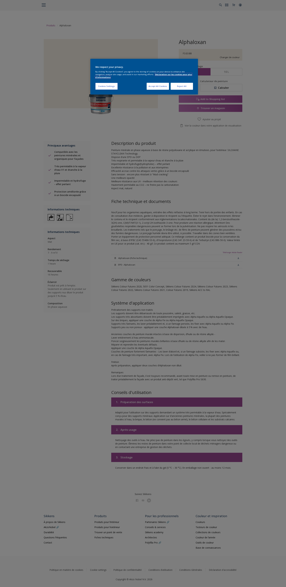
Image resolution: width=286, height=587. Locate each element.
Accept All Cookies (158, 86)
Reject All (182, 86)
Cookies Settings (106, 86)
